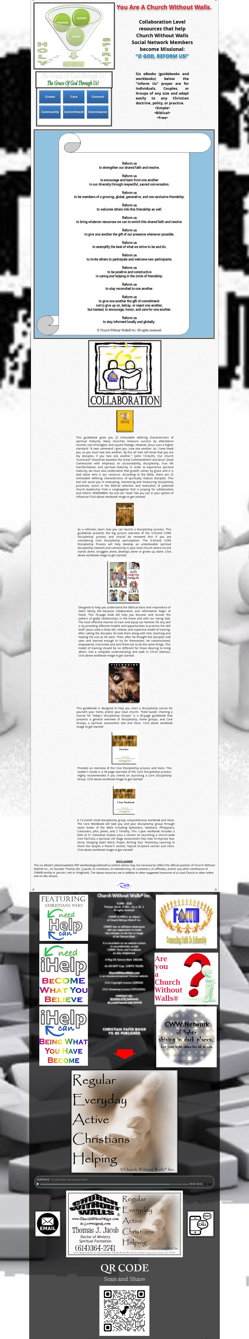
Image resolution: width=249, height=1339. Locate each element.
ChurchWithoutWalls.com (124, 972)
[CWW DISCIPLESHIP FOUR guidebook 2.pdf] (124, 514)
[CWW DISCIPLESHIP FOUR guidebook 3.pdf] (124, 582)
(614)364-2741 (118, 999)
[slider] (210, 1184)
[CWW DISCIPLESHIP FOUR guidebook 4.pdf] (124, 683)
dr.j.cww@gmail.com (120, 1002)
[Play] (38, 1184)
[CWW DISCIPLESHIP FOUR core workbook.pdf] (124, 800)
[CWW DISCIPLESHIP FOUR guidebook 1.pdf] (124, 422)
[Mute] (206, 1184)
